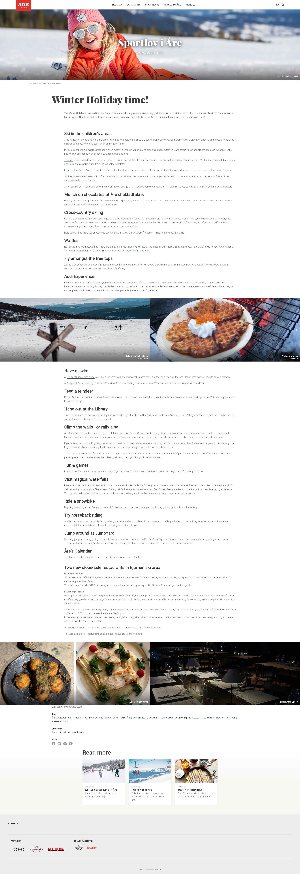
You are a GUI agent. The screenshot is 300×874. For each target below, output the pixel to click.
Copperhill (139, 717)
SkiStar (220, 717)
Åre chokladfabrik (109, 200)
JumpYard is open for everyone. (103, 543)
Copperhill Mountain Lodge (81, 383)
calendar (136, 557)
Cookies (141, 869)
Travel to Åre (172, 4)
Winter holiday (60, 721)
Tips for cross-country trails (170, 232)
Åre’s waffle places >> (138, 250)
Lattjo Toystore (114, 471)
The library (143, 415)
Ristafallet (194, 717)
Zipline (67, 264)
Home (30, 84)
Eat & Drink (133, 4)
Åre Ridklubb (70, 521)
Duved (70, 170)
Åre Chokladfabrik (62, 717)
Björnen (105, 139)
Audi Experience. (149, 290)
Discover (152, 717)
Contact (13, 824)
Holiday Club (154, 471)
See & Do (117, 4)
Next (296, 330)
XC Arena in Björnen (127, 218)
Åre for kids (45, 84)
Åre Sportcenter (101, 453)
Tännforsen (159, 489)
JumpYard (180, 717)
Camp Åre (126, 717)
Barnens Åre (96, 717)
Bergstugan (111, 717)
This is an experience (221, 397)
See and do (208, 717)
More (189, 4)
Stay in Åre (152, 4)
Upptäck (231, 717)
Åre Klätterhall (71, 433)
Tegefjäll (68, 160)
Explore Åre (118, 507)
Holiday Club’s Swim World (81, 377)
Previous (3, 330)
